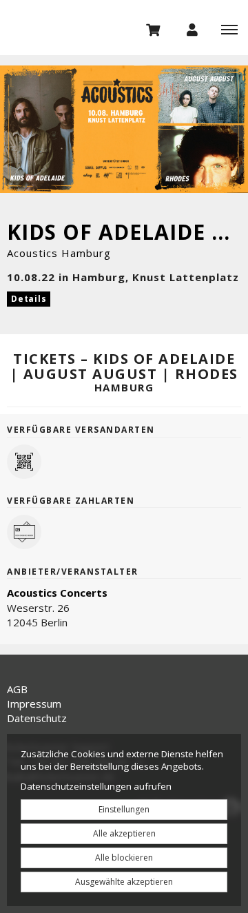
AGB (17, 689)
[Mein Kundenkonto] (192, 29)
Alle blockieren (124, 857)
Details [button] (28, 299)
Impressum (34, 703)
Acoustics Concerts (57, 592)
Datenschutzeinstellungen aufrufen (96, 786)
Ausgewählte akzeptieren (124, 882)
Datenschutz (37, 718)
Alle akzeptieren (124, 833)
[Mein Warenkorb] (153, 29)
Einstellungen (124, 809)
